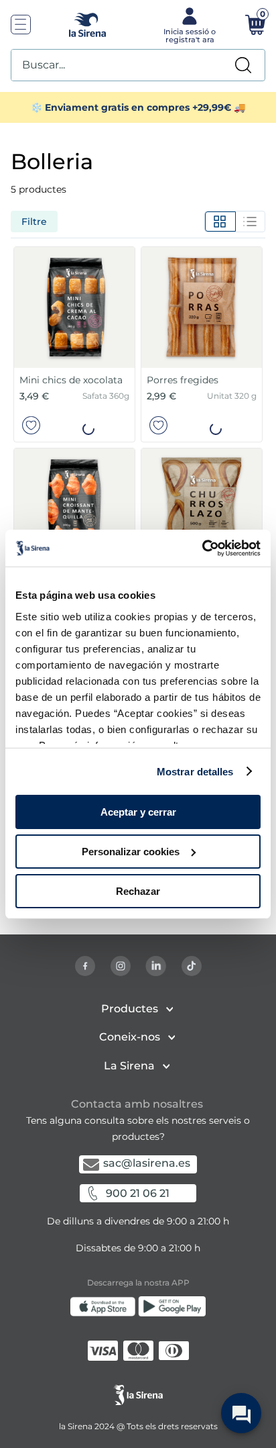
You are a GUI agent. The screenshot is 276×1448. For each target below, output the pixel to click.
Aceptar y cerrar (138, 812)
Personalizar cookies (131, 851)
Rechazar (138, 890)
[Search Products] (243, 65)
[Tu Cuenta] (188, 24)
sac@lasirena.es (146, 1163)
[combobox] (138, 65)
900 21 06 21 (137, 1193)
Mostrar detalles (195, 771)
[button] (88, 425)
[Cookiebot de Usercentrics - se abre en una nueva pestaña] (202, 548)
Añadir (88, 426)
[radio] (220, 221)
